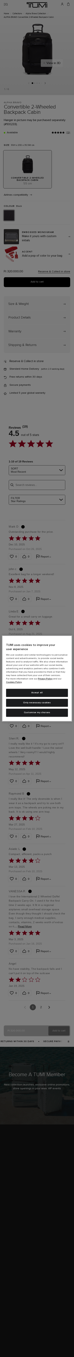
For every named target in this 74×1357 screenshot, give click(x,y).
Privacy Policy (45, 679)
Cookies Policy (14, 682)
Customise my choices (37, 713)
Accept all (37, 693)
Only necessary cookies (37, 703)
